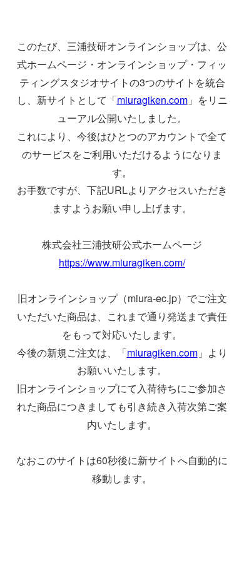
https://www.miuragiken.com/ (122, 262)
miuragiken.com (152, 100)
